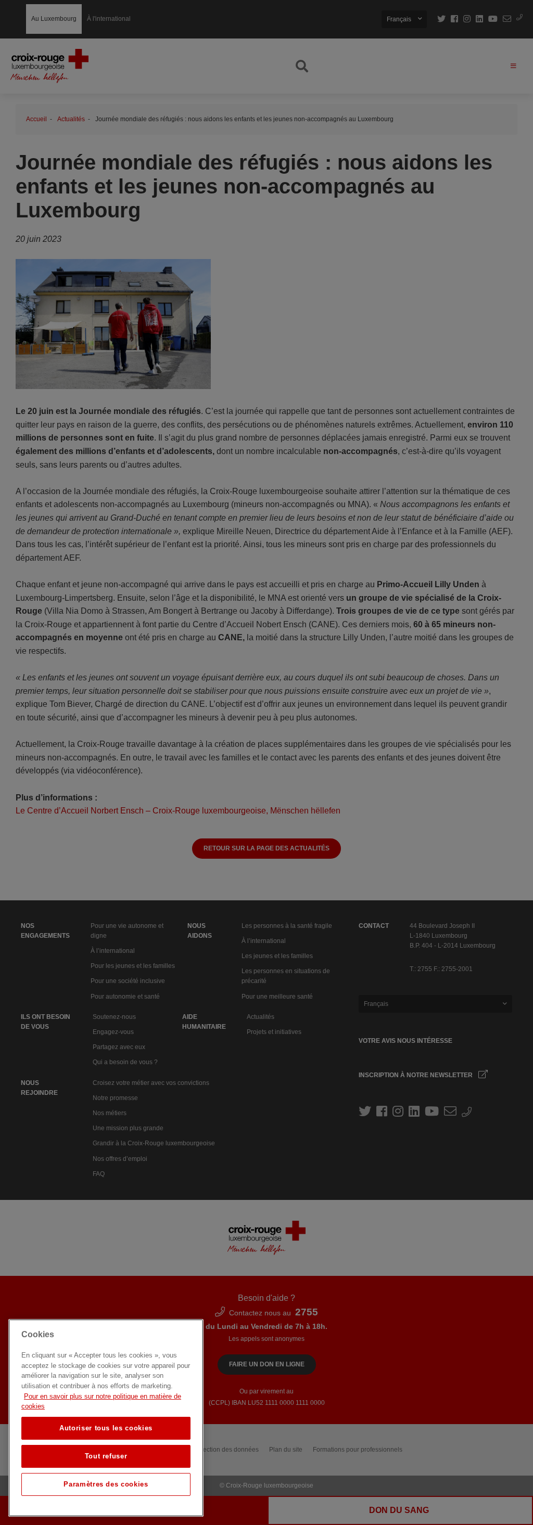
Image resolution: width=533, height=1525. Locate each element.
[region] (106, 1418)
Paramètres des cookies (106, 1484)
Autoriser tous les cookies (106, 1428)
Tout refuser (106, 1456)
